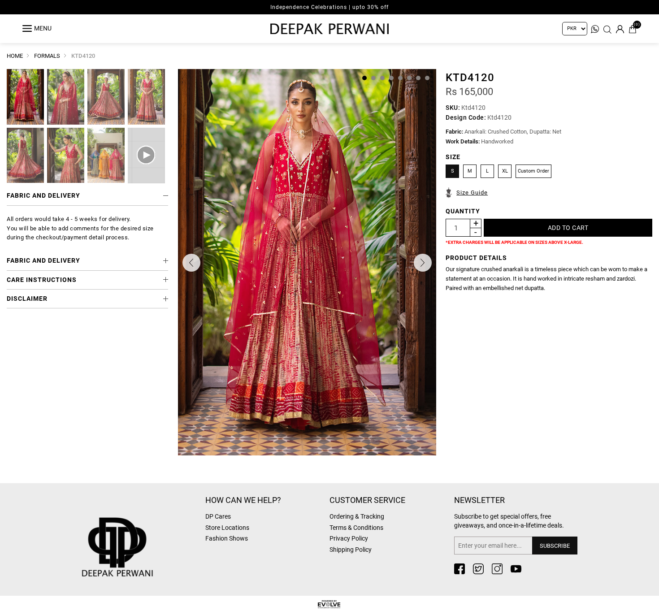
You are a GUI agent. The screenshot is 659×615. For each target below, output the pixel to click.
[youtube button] (516, 568)
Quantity (463, 211)
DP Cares (218, 516)
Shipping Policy (351, 549)
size (453, 156)
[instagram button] (497, 568)
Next (423, 263)
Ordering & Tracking (357, 516)
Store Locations (227, 527)
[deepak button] (139, 532)
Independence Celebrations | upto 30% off (329, 7)
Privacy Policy (349, 538)
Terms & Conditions (356, 527)
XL (505, 171)
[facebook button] (459, 568)
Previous (191, 263)
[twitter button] (478, 568)
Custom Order (533, 171)
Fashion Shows (226, 538)
